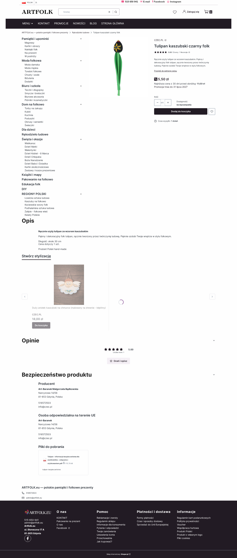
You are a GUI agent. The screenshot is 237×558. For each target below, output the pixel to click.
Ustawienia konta (106, 534)
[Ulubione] (175, 12)
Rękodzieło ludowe (80, 32)
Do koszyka (41, 325)
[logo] (37, 512)
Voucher (181, 524)
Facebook (62, 528)
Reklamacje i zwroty (107, 517)
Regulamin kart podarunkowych (194, 517)
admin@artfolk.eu (34, 498)
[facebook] (28, 538)
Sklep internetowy (117, 554)
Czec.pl (159, 40)
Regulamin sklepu (106, 521)
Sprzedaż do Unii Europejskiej (152, 524)
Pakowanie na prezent (68, 521)
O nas (60, 524)
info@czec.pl (45, 406)
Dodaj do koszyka (181, 111)
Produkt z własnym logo (189, 534)
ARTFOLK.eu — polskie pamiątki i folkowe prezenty (45, 32)
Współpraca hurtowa (188, 528)
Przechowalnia (104, 538)
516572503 (44, 402)
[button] (116, 12)
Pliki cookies (183, 538)
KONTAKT (62, 517)
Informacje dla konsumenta (111, 524)
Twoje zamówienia (106, 531)
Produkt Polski (184, 531)
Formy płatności (145, 517)
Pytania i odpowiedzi (108, 528)
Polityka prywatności (188, 521)
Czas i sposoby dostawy (150, 521)
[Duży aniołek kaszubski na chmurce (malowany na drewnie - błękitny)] (69, 285)
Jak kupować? (104, 541)
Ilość (156, 97)
